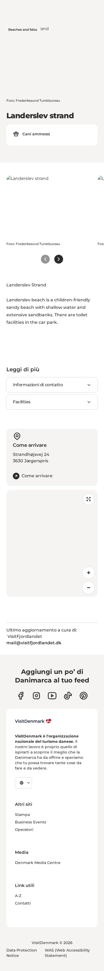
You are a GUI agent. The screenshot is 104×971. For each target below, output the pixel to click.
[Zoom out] (88, 587)
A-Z (18, 895)
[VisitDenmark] (33, 721)
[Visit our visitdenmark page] (52, 695)
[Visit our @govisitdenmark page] (68, 695)
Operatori (24, 829)
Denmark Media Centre (38, 862)
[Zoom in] (88, 572)
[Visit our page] (36, 695)
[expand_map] (88, 499)
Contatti (23, 903)
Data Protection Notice (21, 953)
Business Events (30, 822)
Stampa (22, 814)
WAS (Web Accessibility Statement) (67, 953)
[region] (52, 543)
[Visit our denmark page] (20, 695)
